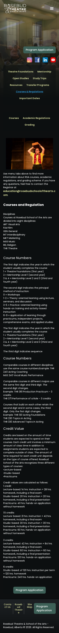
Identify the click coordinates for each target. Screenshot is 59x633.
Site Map (29, 606)
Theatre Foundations (20, 71)
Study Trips (39, 78)
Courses (14, 118)
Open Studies (21, 78)
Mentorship (44, 71)
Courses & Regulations (29, 91)
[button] (52, 8)
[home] (15, 8)
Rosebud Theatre (19, 608)
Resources (16, 85)
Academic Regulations (36, 118)
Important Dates (29, 98)
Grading (30, 124)
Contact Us (7, 606)
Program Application (39, 50)
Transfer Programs (37, 85)
